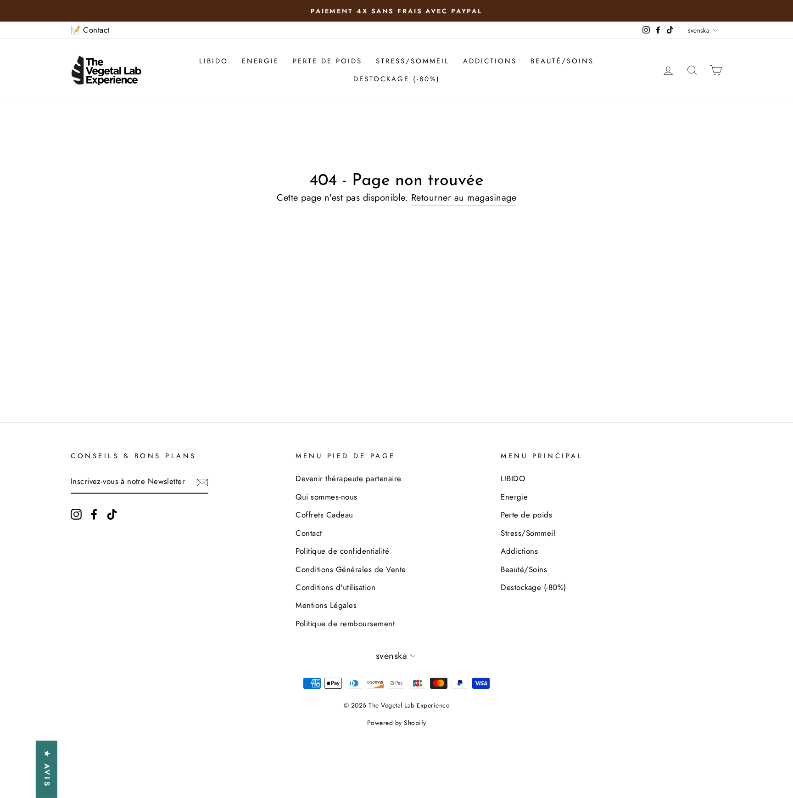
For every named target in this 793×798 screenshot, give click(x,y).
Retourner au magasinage (464, 197)
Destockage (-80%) (396, 79)
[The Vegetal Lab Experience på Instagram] (76, 513)
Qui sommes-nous (326, 496)
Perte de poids (327, 61)
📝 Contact (90, 29)
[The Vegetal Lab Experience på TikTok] (111, 513)
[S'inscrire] (202, 482)
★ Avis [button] (47, 769)
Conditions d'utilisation (335, 587)
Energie (260, 61)
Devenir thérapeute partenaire (349, 478)
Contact (309, 533)
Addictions (490, 61)
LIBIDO (213, 61)
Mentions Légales (326, 605)
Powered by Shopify (396, 722)
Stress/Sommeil (412, 61)
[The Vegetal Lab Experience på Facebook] (94, 513)
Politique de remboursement (345, 623)
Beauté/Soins (562, 61)
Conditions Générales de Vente (351, 569)
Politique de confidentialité (342, 550)
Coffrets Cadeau (324, 514)
